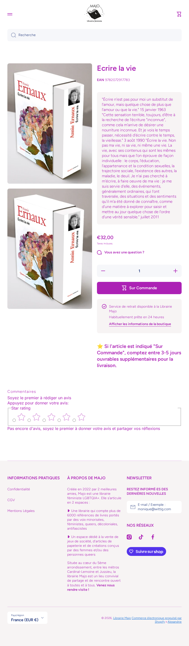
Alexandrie (175, 621)
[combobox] (94, 35)
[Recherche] (11, 35)
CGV (11, 500)
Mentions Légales (21, 511)
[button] (179, 14)
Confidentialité (18, 489)
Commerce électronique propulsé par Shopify (157, 620)
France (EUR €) (24, 620)
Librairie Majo (122, 618)
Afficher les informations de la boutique (140, 324)
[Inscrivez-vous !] (175, 507)
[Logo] (94, 14)
